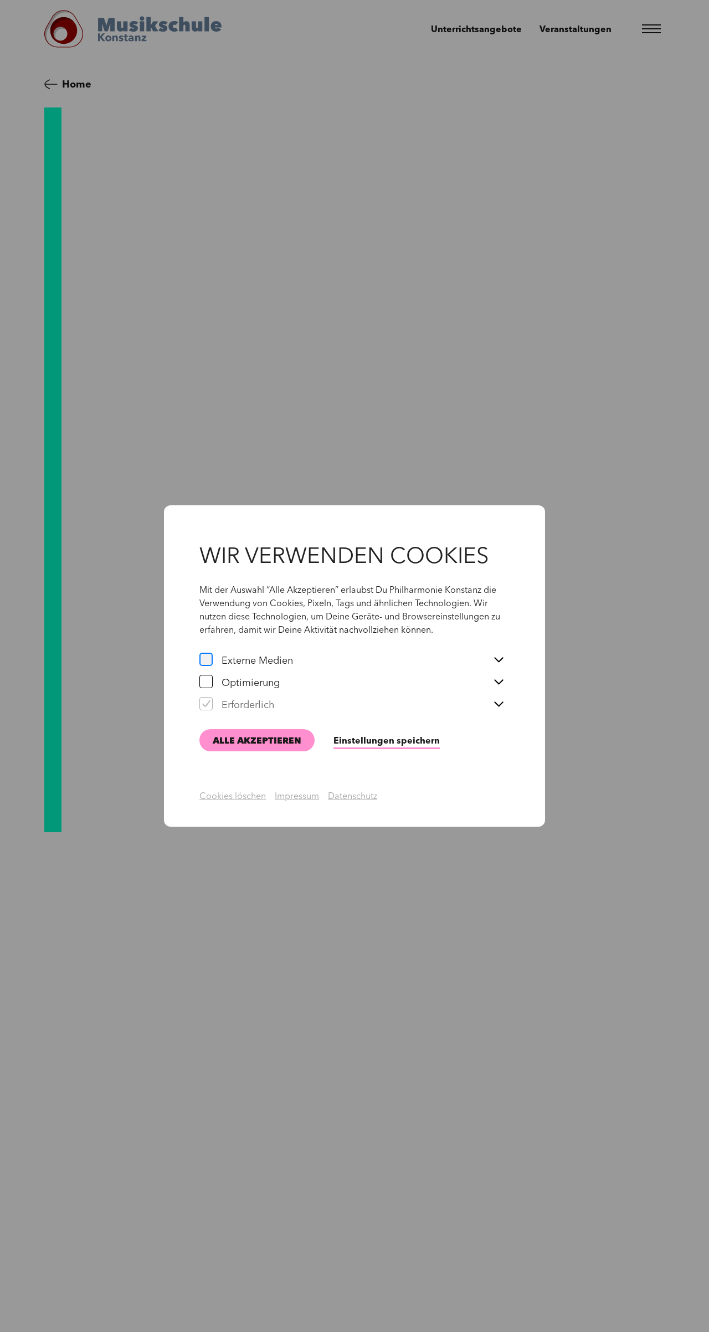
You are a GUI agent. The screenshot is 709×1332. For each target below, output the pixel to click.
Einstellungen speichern (386, 740)
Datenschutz (352, 795)
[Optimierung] (206, 682)
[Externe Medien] (206, 660)
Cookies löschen (232, 795)
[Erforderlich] (206, 705)
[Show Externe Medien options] (498, 660)
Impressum (297, 795)
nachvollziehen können (385, 629)
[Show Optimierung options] (498, 683)
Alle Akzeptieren (257, 740)
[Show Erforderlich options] (498, 705)
